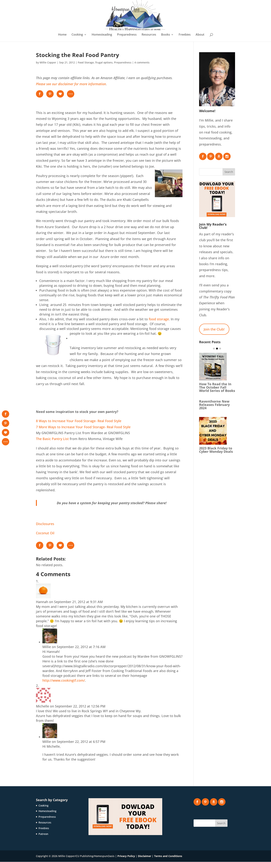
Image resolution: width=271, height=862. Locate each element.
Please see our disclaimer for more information (71, 84)
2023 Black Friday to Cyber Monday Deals (216, 449)
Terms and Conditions (168, 856)
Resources (149, 35)
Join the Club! (214, 329)
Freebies (185, 35)
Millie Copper (48, 62)
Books (165, 35)
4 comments (142, 62)
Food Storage (86, 62)
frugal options (104, 62)
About (200, 35)
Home (62, 35)
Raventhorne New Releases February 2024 (214, 405)
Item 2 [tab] (217, 348)
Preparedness (127, 35)
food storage (159, 319)
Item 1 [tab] (214, 348)
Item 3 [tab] (220, 348)
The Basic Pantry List (52, 439)
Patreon (43, 834)
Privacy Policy (126, 856)
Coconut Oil (45, 533)
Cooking (77, 35)
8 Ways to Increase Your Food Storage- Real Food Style (78, 421)
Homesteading (102, 35)
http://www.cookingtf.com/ (63, 680)
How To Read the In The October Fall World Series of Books (217, 387)
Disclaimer (144, 856)
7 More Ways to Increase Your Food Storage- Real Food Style (83, 427)
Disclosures (45, 524)
